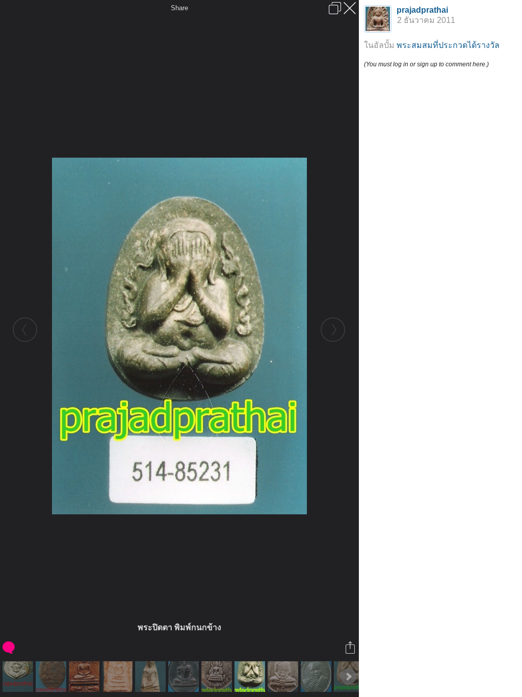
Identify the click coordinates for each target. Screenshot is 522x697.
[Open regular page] (335, 8)
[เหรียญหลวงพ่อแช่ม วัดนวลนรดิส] (317, 676)
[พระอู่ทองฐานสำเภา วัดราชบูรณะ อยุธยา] (151, 676)
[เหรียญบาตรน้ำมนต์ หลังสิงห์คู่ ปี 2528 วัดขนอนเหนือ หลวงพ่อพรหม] (284, 676)
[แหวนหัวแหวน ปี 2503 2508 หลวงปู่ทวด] (19, 676)
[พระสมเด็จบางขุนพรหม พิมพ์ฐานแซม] (118, 676)
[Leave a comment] (9, 647)
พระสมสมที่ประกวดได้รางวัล (448, 45)
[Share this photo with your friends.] (351, 647)
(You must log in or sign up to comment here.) (426, 64)
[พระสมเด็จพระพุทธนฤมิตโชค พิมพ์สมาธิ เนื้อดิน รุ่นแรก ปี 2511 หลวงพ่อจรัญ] (85, 676)
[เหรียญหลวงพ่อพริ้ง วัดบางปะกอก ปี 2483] (52, 676)
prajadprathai (422, 10)
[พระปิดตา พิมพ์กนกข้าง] (251, 676)
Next (348, 676)
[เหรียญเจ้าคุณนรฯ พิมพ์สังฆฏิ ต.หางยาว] (184, 676)
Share (179, 8)
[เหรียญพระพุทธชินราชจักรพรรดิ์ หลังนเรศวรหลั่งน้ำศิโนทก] (217, 676)
